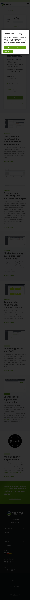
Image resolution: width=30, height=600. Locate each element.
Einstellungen (8, 51)
